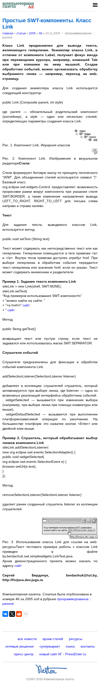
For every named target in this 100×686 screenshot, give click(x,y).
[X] (12, 614)
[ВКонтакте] (5, 614)
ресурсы (75, 639)
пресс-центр (23, 654)
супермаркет (50, 646)
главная (7, 33)
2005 (32, 33)
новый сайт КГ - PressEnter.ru (62, 654)
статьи (21, 33)
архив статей (52, 639)
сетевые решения (19, 646)
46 (40, 33)
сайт (26, 305)
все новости (27, 639)
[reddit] (19, 614)
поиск (70, 646)
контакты (88, 646)
